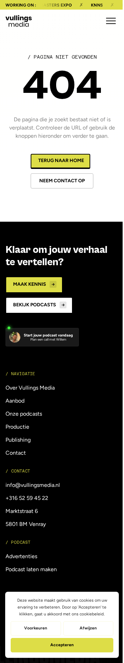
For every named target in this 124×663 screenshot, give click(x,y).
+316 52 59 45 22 (27, 498)
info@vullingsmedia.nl (33, 485)
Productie (17, 426)
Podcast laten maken (31, 569)
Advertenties (21, 556)
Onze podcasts (24, 413)
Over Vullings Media (30, 387)
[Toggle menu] (110, 21)
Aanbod (15, 400)
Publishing (18, 440)
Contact (16, 453)
